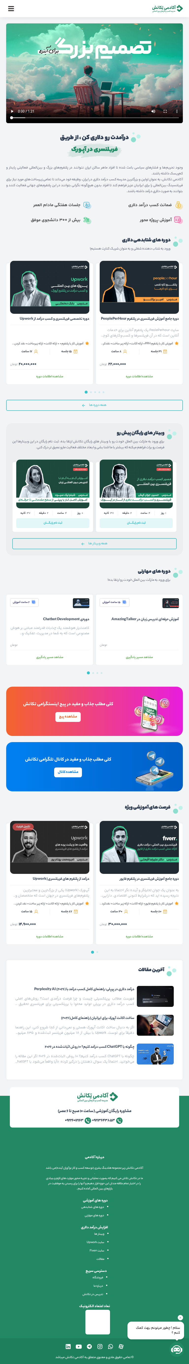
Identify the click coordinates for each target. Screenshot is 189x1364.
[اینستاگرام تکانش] (100, 1346)
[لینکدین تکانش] (68, 1346)
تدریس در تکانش (92, 1294)
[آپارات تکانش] (121, 1346)
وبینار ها (99, 1234)
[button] (86, 392)
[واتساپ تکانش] (110, 1346)
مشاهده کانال (68, 772)
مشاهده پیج (68, 717)
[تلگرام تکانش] (89, 1346)
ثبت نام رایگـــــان (53, 523)
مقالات (100, 1259)
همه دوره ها (98, 405)
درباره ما (98, 1286)
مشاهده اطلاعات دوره (49, 376)
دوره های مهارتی (94, 1215)
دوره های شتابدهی (92, 1207)
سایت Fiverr (97, 1250)
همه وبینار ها (98, 544)
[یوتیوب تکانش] (78, 1346)
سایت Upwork (95, 1242)
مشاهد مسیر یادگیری (49, 657)
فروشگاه (98, 1277)
